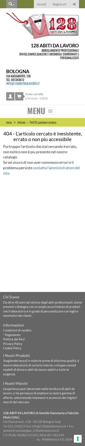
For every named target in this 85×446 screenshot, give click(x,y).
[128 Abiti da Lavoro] (42, 25)
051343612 (17, 79)
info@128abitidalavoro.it (23, 83)
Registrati (59, 4)
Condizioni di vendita (17, 330)
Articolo (21, 122)
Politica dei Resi (14, 339)
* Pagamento (11, 335)
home (9, 122)
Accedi (41, 4)
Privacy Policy (12, 344)
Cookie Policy (12, 348)
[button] (74, 3)
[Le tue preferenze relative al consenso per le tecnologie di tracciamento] (78, 439)
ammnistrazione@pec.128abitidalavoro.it (31, 430)
